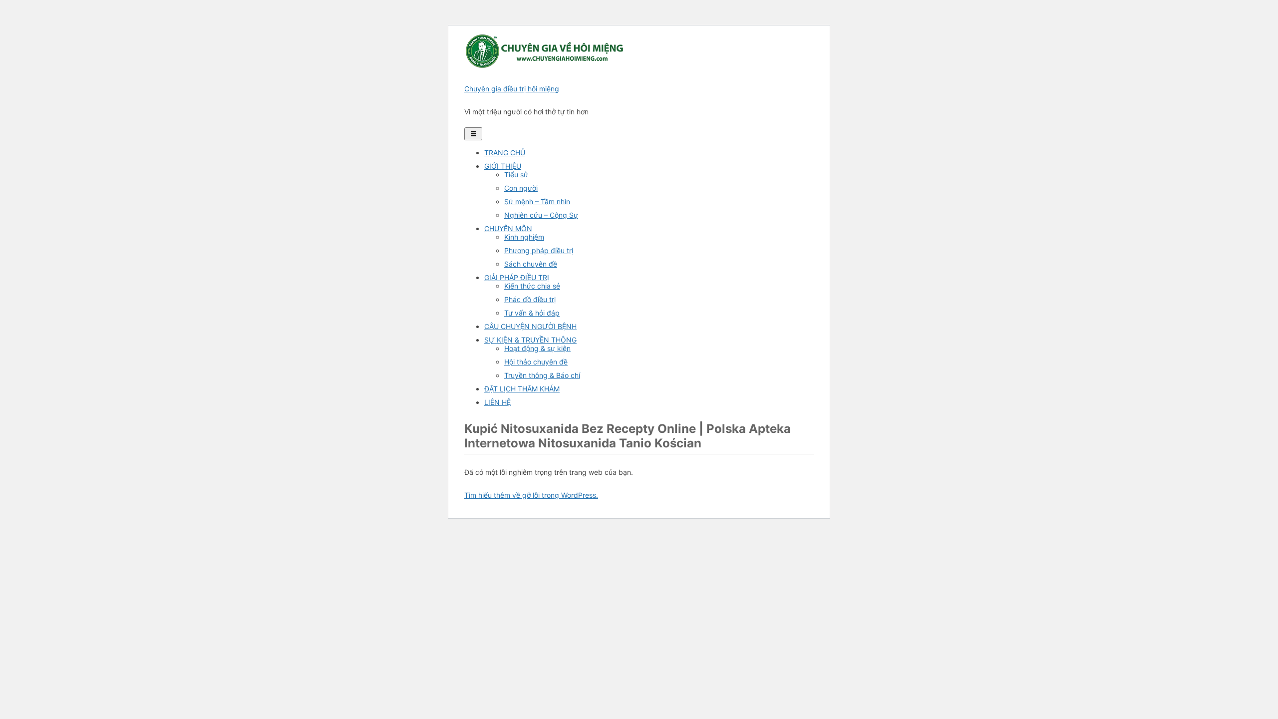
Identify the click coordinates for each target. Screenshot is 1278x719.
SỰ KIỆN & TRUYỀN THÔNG (530, 340)
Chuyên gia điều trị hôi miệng (511, 88)
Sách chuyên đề (530, 264)
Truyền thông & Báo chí (542, 375)
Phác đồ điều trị (530, 299)
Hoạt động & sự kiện (537, 348)
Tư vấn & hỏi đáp (532, 313)
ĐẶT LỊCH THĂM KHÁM (522, 388)
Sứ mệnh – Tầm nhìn (537, 201)
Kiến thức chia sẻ (532, 286)
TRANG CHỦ (504, 152)
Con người (521, 188)
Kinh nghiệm (524, 237)
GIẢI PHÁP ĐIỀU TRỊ (516, 277)
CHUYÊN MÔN (508, 228)
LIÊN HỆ (497, 402)
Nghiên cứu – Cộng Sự (541, 215)
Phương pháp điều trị (538, 250)
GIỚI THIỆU (502, 166)
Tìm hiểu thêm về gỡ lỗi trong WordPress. (531, 495)
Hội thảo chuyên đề (536, 362)
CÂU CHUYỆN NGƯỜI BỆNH (530, 326)
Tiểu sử (516, 174)
